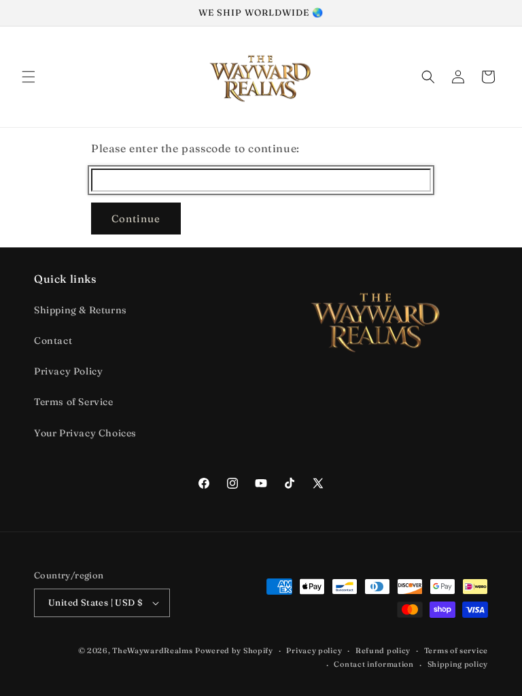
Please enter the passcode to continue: (195, 148)
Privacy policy (314, 650)
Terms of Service (74, 402)
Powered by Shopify (234, 650)
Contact (53, 340)
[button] (29, 77)
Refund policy (383, 650)
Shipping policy (458, 664)
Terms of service (456, 650)
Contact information (373, 664)
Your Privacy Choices (85, 433)
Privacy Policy (68, 371)
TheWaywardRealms (152, 650)
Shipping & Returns (80, 310)
